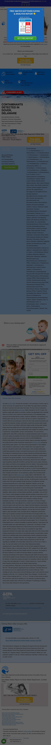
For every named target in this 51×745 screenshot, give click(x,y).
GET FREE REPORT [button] (25, 38)
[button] (42, 9)
